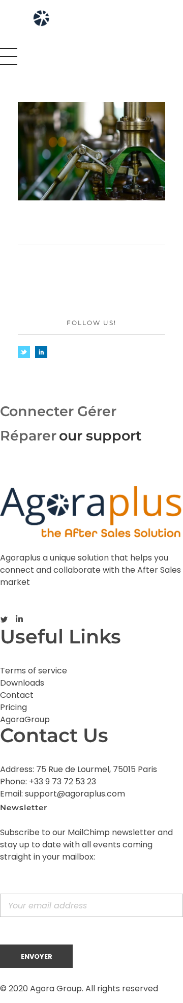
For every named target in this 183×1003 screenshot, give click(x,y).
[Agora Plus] (65, 22)
